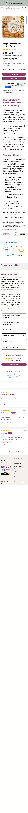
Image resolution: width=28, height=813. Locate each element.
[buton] (4, 460)
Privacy (16, 468)
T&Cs (15, 471)
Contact (16, 479)
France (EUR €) (6, 463)
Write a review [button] (14, 364)
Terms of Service (18, 461)
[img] (5, 392)
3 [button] (14, 451)
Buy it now (14, 78)
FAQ (15, 476)
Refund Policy (17, 463)
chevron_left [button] (3, 3)
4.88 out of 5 (18, 358)
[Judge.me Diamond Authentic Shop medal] (9, 374)
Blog (15, 474)
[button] (6, 49)
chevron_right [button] (25, 3)
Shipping (10, 55)
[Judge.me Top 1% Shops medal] (21, 249)
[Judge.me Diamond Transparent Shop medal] (17, 374)
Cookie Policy (17, 466)
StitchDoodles (8, 481)
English (4, 460)
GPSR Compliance (18, 458)
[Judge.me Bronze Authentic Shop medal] (14, 249)
